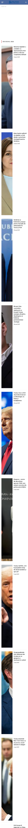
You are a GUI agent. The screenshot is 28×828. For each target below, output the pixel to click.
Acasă (2, 6)
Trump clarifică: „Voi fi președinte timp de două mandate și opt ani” (20, 569)
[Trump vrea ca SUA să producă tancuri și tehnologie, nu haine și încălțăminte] (6, 433)
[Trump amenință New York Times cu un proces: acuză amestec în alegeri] (6, 779)
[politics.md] (14, 2)
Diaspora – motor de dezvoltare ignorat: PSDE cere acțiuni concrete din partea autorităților (20, 483)
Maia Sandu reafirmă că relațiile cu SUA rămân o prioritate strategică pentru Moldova (20, 137)
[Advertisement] (14, 23)
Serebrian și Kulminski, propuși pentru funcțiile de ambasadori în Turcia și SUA (19, 224)
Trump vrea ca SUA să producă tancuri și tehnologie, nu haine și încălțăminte (20, 397)
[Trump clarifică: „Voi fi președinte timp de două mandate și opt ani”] (6, 606)
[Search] (26, 2)
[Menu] (2, 2)
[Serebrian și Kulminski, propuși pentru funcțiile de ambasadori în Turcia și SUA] (6, 260)
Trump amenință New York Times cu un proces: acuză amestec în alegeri (20, 742)
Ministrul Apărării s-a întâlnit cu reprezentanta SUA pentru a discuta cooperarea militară (20, 51)
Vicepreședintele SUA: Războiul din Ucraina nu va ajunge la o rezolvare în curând (20, 656)
